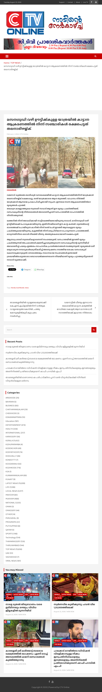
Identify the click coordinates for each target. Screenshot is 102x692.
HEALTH (9, 428)
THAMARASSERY (13, 541)
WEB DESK (22, 614)
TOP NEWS (10, 549)
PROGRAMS (11, 521)
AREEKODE (10, 397)
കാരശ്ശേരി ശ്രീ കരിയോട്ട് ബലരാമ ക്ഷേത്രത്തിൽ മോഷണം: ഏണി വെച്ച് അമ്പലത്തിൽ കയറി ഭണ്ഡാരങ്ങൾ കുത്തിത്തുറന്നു (27, 655)
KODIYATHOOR (12, 452)
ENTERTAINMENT (13, 425)
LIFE (7, 487)
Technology (11, 537)
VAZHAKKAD (11, 556)
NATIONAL (10, 502)
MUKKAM (10, 498)
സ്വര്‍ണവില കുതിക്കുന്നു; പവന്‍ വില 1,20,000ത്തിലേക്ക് (32, 352)
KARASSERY (11, 436)
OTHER (9, 514)
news (27, 287)
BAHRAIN (10, 401)
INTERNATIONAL (13, 432)
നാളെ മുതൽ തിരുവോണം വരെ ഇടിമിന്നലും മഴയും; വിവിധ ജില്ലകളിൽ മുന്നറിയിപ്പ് (45, 346)
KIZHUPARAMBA (13, 444)
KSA (7, 471)
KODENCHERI (12, 448)
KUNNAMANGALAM (14, 475)
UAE (7, 553)
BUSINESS (10, 405)
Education (10, 421)
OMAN (8, 506)
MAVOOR (10, 494)
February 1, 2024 (13, 134)
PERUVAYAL (11, 518)
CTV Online (24, 134)
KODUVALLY (11, 456)
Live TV (85, 2)
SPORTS (9, 533)
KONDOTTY (11, 459)
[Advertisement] (51, 89)
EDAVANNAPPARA (14, 417)
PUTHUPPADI (12, 525)
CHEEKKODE (11, 413)
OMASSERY (11, 510)
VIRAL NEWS (11, 560)
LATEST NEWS (12, 483)
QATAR (9, 529)
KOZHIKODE (11, 467)
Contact (70, 2)
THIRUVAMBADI (13, 545)
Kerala (13, 287)
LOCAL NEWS (11, 490)
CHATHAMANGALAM (15, 409)
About (78, 2)
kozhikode (20, 287)
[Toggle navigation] (7, 56)
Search (93, 329)
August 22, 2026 (11, 614)
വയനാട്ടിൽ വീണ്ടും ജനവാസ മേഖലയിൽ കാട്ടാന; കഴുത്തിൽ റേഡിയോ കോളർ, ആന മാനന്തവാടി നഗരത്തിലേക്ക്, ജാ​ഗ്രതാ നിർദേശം (74, 307)
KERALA (9, 440)
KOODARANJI (12, 463)
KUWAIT (9, 479)
